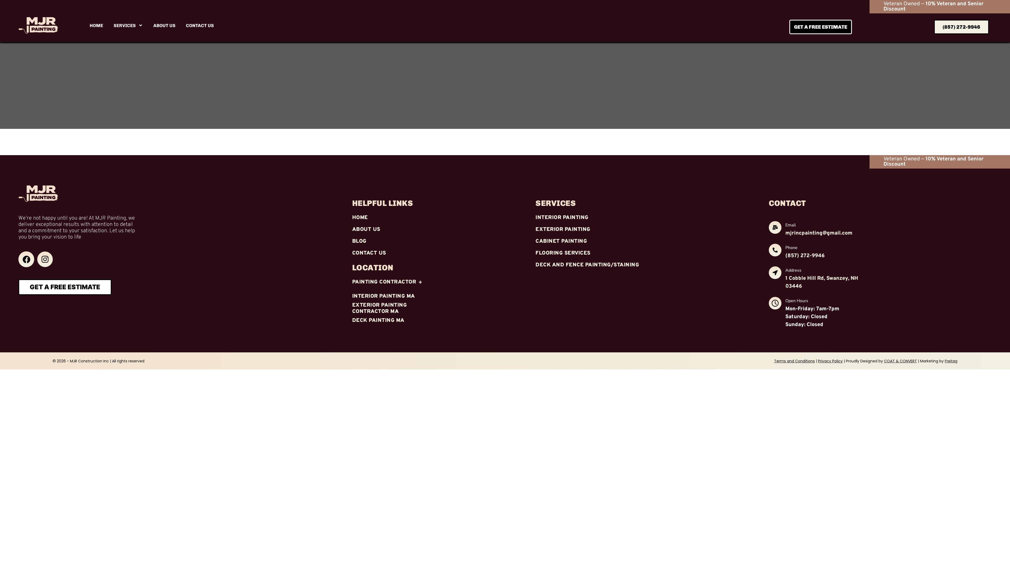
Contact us (200, 25)
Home (96, 25)
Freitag (951, 361)
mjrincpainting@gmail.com (818, 233)
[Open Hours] (775, 304)
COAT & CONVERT (900, 361)
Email (790, 225)
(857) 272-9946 (805, 255)
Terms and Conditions (794, 361)
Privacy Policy (830, 361)
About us (164, 25)
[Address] (775, 273)
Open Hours (796, 301)
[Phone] (775, 251)
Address (793, 270)
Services (125, 25)
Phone (791, 248)
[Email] (775, 228)
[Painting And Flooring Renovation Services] (26, 259)
